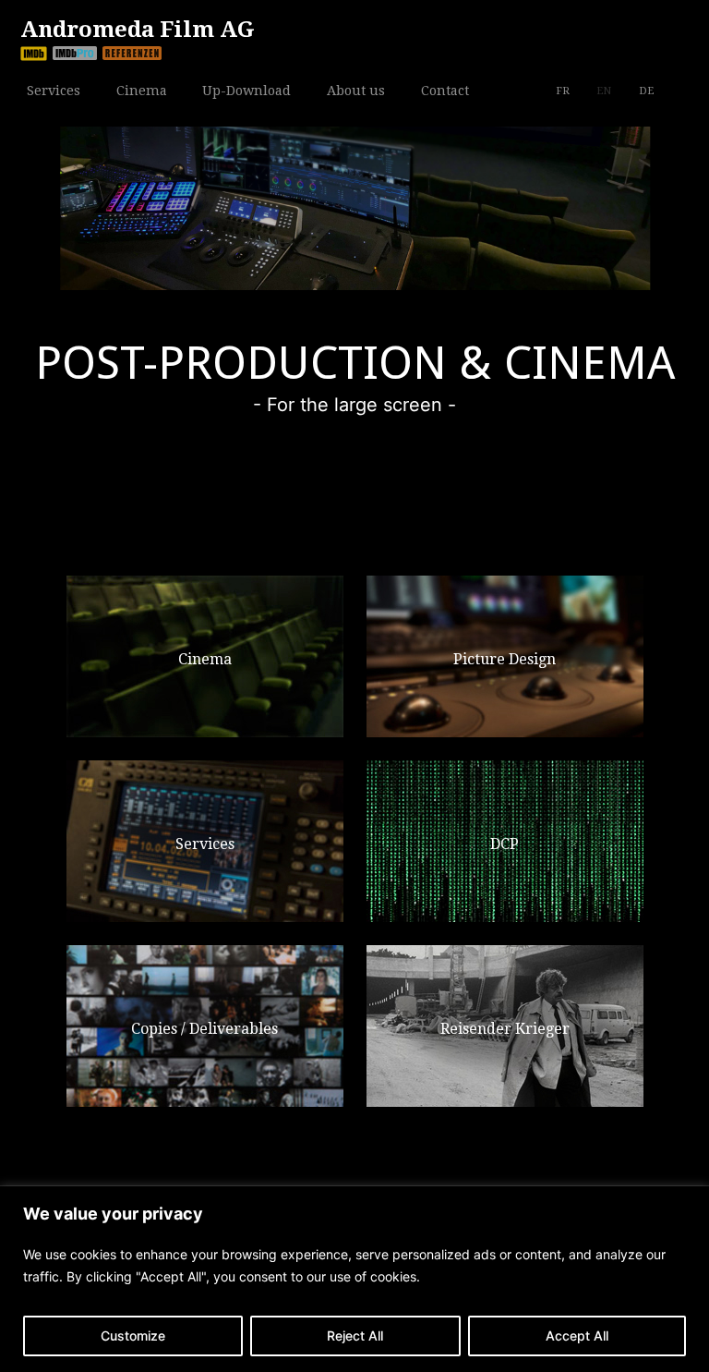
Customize (133, 1335)
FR (563, 91)
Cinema (141, 88)
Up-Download (246, 90)
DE (646, 91)
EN (603, 91)
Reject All (355, 1335)
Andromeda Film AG (137, 29)
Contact (445, 88)
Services (53, 88)
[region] (354, 1279)
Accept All (577, 1335)
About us (356, 88)
